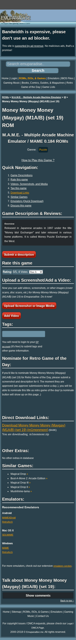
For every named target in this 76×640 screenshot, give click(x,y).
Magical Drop (19, 473)
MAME (5, 548)
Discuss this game (21, 205)
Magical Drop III (21, 482)
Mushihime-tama (21, 491)
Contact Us (42, 616)
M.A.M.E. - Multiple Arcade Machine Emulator (36, 97)
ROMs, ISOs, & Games (32, 78)
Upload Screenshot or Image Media (29, 305)
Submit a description (19, 254)
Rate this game (19, 179)
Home (5, 78)
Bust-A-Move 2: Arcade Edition (29, 478)
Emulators (53, 78)
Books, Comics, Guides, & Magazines (43, 82)
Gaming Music (11, 82)
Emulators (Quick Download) (27, 201)
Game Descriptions (22, 175)
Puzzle (43, 149)
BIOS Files (67, 78)
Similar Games (19, 196)
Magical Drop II (20, 487)
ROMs (5, 97)
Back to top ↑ (67, 600)
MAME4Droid (9, 517)
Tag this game (19, 188)
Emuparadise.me (34, 632)
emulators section (62, 566)
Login (14, 78)
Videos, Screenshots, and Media (29, 184)
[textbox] (20, 334)
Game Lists (48, 87)
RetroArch (7, 522)
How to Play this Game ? (38, 160)
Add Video (11, 315)
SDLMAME (7, 534)
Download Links (20, 192)
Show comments (38, 595)
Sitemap (16, 611)
